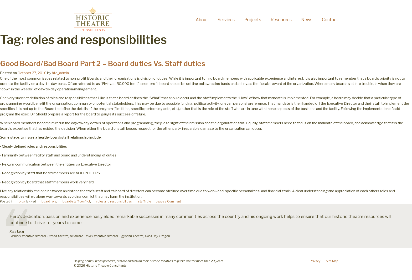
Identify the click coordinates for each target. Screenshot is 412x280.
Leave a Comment (168, 201)
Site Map (332, 261)
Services (226, 19)
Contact (330, 19)
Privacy (315, 261)
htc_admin (60, 73)
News (306, 19)
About (202, 19)
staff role (144, 201)
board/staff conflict (76, 201)
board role (48, 201)
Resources (281, 19)
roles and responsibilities (114, 201)
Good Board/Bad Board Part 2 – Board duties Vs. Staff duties (102, 63)
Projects (252, 19)
